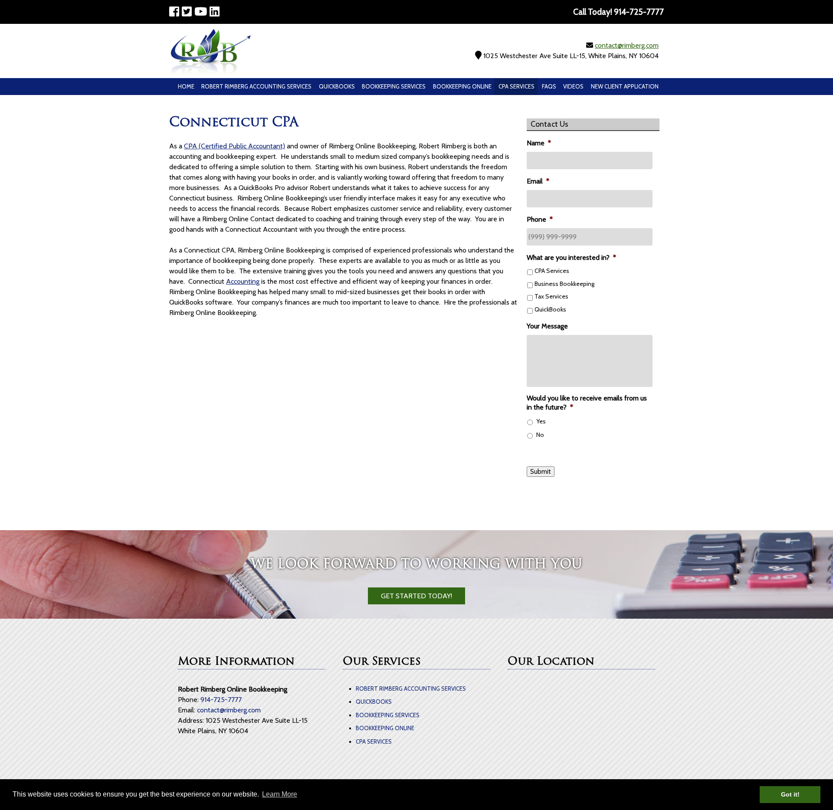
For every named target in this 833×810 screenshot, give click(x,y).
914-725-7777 (221, 699)
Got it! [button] (790, 794)
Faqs (549, 86)
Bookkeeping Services (394, 86)
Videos (573, 86)
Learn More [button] (279, 794)
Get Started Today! (416, 596)
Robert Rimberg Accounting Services (256, 86)
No (540, 435)
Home (186, 86)
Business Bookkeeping (564, 284)
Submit (540, 472)
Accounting (242, 281)
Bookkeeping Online (462, 86)
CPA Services (516, 86)
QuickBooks (337, 86)
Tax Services (551, 296)
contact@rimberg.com (627, 45)
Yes (541, 421)
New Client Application (625, 86)
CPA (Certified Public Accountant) (234, 146)
